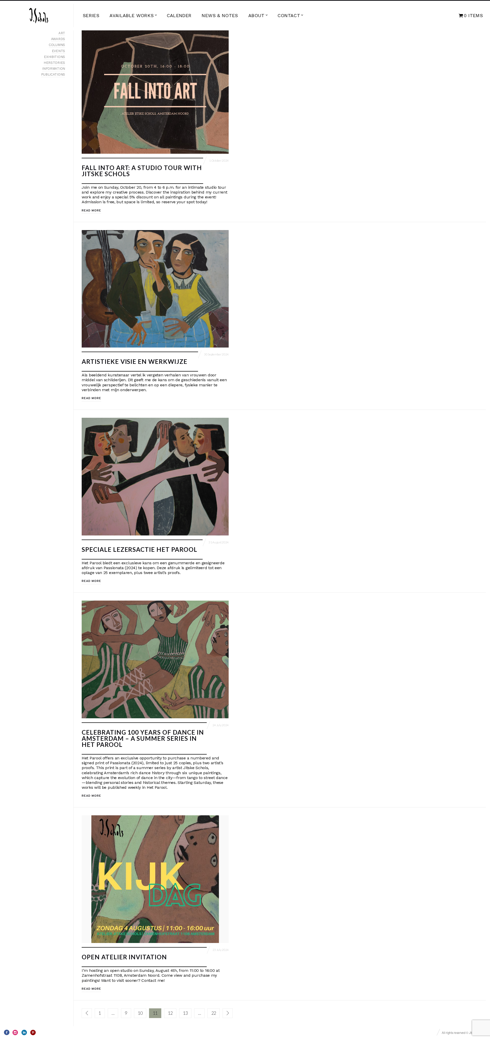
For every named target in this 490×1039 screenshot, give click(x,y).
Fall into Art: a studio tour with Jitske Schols (142, 170)
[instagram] (15, 1032)
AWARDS (58, 39)
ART (61, 33)
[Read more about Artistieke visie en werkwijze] (155, 289)
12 (170, 1013)
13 (185, 1013)
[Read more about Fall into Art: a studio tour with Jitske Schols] (155, 92)
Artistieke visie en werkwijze (134, 361)
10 (140, 1013)
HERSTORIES (54, 63)
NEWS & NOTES (220, 15)
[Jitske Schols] (38, 15)
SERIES (91, 15)
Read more (91, 211)
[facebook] (6, 1032)
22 (213, 1013)
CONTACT (288, 15)
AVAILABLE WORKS (131, 15)
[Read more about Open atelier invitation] (155, 879)
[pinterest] (33, 1032)
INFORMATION (53, 68)
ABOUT (256, 15)
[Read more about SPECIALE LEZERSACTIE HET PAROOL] (155, 476)
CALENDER (179, 15)
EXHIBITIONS (54, 57)
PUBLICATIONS (53, 74)
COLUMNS (57, 45)
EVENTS (58, 51)
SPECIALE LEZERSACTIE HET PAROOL (139, 549)
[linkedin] (24, 1032)
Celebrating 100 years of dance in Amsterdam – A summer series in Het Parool (143, 738)
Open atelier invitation (124, 957)
